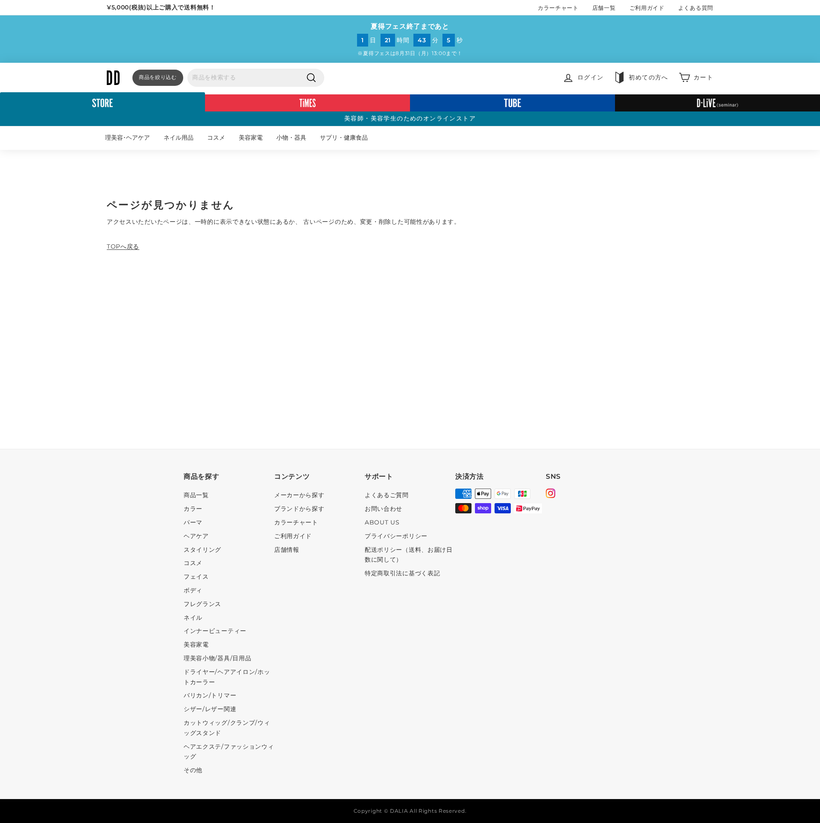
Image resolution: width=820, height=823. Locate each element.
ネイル (193, 617)
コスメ (216, 137)
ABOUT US (382, 522)
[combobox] (256, 77)
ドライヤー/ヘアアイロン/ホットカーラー (227, 677)
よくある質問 (695, 7)
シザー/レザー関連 (210, 709)
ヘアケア (196, 536)
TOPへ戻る (123, 246)
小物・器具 (291, 137)
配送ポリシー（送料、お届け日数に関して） (409, 555)
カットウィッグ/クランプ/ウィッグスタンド (227, 728)
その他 (193, 770)
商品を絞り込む (158, 77)
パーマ (193, 522)
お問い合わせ (383, 509)
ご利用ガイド (647, 7)
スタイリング (202, 550)
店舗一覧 (604, 7)
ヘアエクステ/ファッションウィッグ (229, 752)
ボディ (193, 590)
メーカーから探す (299, 495)
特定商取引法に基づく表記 (402, 573)
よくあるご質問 (387, 495)
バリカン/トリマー (210, 695)
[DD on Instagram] (550, 495)
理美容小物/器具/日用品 (217, 658)
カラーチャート (558, 7)
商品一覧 (196, 495)
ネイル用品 (178, 137)
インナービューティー (215, 631)
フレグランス (202, 604)
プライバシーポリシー (396, 536)
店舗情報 (286, 550)
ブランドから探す (299, 509)
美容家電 (251, 137)
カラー (193, 509)
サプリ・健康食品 (344, 137)
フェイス (196, 576)
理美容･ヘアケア (127, 137)
